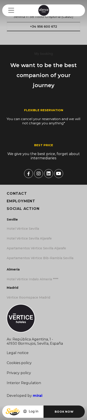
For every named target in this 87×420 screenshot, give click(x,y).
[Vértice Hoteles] (28, 173)
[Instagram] (38, 173)
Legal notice (18, 353)
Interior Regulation (24, 383)
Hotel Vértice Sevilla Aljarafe (29, 238)
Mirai (37, 395)
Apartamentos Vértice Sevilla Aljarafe (36, 248)
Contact (17, 193)
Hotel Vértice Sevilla (23, 229)
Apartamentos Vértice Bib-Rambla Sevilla (40, 258)
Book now (64, 411)
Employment (21, 201)
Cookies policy (19, 363)
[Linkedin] (48, 173)
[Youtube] (58, 173)
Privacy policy (19, 373)
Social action (23, 209)
